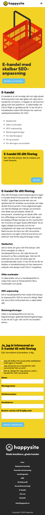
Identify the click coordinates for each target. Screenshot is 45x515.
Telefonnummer (8, 394)
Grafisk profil (23, 482)
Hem (22, 462)
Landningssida (22, 474)
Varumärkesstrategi (22, 486)
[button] (41, 3)
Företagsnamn (8, 386)
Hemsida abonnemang (22, 470)
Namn (4, 377)
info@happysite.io (23, 503)
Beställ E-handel (13, 81)
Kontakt (22, 498)
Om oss (22, 494)
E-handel (22, 490)
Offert (36, 180)
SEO (26, 112)
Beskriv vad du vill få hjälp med (16, 410)
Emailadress (7, 402)
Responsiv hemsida (22, 466)
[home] (13, 3)
